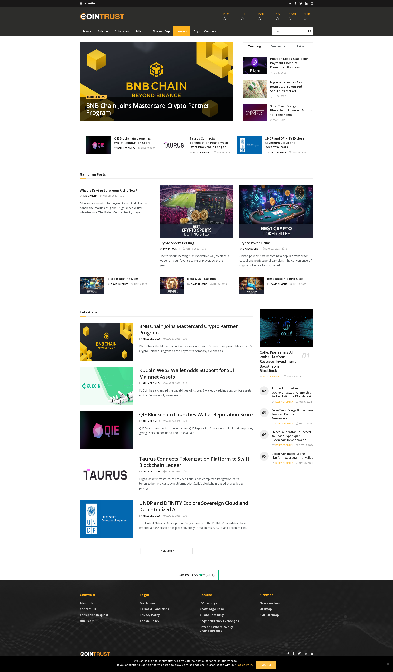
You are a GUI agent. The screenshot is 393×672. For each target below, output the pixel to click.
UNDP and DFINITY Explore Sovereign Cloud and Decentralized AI (284, 142)
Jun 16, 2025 (220, 284)
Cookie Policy (149, 621)
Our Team (87, 621)
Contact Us (88, 609)
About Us (86, 603)
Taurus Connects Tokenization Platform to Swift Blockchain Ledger (209, 142)
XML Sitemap (269, 615)
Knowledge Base (212, 609)
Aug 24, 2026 (109, 195)
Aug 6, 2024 (305, 401)
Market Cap (161, 31)
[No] (388, 664)
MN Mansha (90, 195)
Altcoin (141, 31)
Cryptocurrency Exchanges (219, 621)
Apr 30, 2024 (305, 462)
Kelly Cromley (126, 148)
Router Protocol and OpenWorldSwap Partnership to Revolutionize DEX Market (292, 392)
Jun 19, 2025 (192, 248)
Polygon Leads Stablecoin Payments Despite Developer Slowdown (289, 63)
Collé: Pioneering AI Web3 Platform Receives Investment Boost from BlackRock (278, 361)
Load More (166, 551)
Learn (180, 31)
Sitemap (266, 609)
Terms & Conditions (154, 609)
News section (270, 603)
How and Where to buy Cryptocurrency (216, 629)
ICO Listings (208, 603)
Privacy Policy (150, 615)
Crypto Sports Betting (177, 243)
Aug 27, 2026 (147, 148)
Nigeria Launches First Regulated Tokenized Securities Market (287, 86)
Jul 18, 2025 (299, 284)
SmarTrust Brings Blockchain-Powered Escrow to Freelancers (291, 110)
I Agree (266, 665)
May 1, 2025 (305, 423)
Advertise (89, 3)
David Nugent (171, 248)
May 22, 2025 (272, 248)
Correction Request (94, 615)
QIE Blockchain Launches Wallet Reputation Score (132, 140)
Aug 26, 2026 (223, 152)
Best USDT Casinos (201, 279)
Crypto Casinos (205, 31)
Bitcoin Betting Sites (123, 279)
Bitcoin (103, 31)
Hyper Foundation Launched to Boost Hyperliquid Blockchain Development (291, 436)
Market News (96, 96)
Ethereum (122, 31)
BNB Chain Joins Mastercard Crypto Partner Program (147, 109)
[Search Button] (309, 31)
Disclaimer (147, 603)
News (87, 31)
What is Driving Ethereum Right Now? (108, 190)
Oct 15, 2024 (305, 445)
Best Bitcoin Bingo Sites (285, 279)
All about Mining (212, 615)
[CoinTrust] (95, 654)
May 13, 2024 (293, 376)
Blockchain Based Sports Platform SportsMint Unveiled (292, 456)
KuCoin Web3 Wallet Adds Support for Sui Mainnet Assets (186, 373)
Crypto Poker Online (255, 243)
